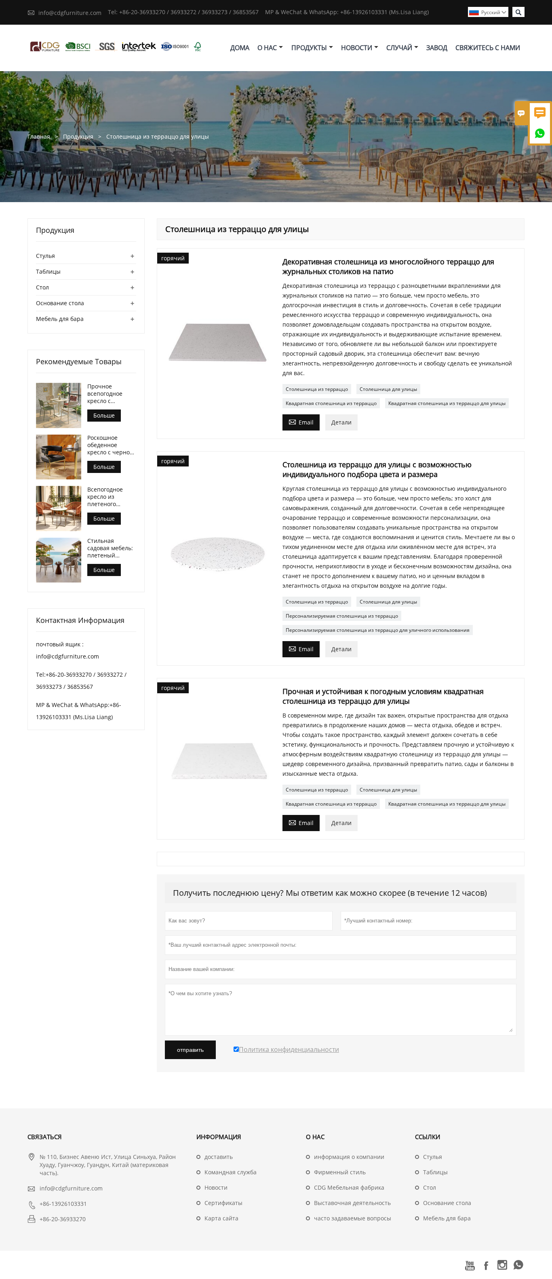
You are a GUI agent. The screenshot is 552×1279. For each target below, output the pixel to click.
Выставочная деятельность (352, 1203)
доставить (218, 1157)
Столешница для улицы (388, 389)
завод (436, 47)
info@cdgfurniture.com (69, 13)
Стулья (45, 256)
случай (399, 47)
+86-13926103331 (63, 1203)
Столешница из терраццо (317, 389)
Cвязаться (44, 1137)
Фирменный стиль (340, 1172)
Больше (104, 415)
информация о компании (349, 1157)
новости (356, 47)
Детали (341, 422)
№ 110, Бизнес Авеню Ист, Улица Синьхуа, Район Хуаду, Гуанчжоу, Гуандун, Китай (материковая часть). (108, 1165)
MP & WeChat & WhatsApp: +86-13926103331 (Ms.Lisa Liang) (347, 12)
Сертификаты (223, 1203)
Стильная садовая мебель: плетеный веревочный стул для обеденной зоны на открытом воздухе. (111, 548)
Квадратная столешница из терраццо (331, 403)
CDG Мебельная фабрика (349, 1187)
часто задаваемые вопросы (352, 1218)
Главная (38, 136)
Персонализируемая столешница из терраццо (342, 615)
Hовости (216, 1187)
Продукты (309, 47)
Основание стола (60, 303)
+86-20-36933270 (63, 1219)
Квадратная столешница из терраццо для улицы (447, 403)
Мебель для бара (60, 319)
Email (301, 421)
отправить (190, 1050)
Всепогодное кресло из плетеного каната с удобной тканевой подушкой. (111, 497)
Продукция (78, 136)
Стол (42, 287)
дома (239, 47)
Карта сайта (221, 1218)
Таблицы (48, 271)
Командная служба (230, 1172)
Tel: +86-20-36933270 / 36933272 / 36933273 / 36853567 (183, 12)
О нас (267, 47)
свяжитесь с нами (487, 47)
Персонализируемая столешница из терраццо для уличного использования (378, 630)
